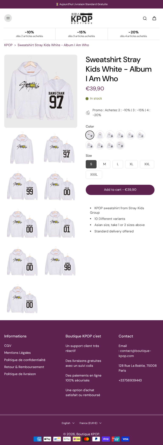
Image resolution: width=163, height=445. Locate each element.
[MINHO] (100, 145)
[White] (100, 135)
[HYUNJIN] (130, 135)
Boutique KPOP (87, 434)
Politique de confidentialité (24, 360)
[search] (144, 18)
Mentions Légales (17, 353)
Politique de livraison (20, 374)
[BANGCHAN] (90, 135)
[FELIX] (120, 135)
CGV (7, 346)
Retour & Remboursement (24, 367)
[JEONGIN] (141, 135)
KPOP (8, 45)
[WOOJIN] (120, 145)
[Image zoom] (40, 91)
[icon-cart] (154, 18)
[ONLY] (110, 145)
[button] (120, 190)
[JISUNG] (90, 145)
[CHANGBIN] (110, 135)
